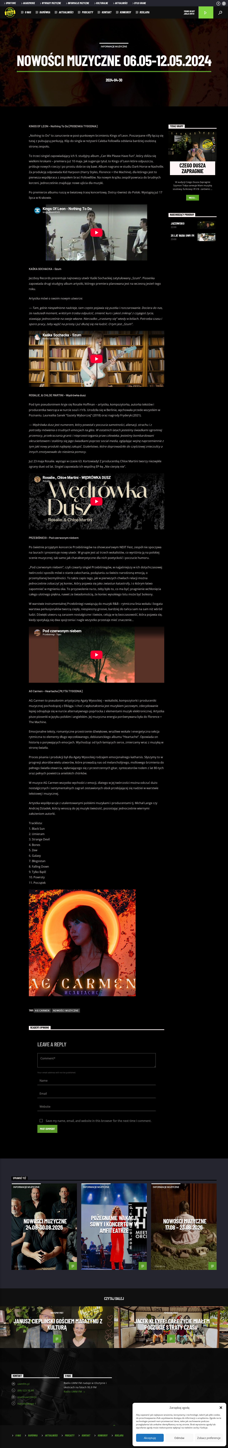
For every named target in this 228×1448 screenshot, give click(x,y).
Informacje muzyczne (78, 3)
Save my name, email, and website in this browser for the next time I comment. (98, 1121)
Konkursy (125, 12)
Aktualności (121, 3)
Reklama (144, 12)
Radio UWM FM (73, 1391)
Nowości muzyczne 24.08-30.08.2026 (45, 1224)
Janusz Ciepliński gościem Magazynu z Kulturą (58, 1324)
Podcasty (87, 12)
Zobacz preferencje (209, 1438)
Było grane (140, 3)
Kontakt (107, 12)
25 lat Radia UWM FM (182, 235)
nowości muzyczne (66, 1010)
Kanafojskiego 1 (26, 1403)
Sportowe (11, 3)
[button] (221, 1407)
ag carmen (42, 1010)
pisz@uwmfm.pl (27, 1397)
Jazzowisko (177, 223)
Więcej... (192, 197)
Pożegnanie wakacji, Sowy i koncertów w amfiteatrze (114, 1224)
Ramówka (45, 12)
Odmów (179, 1438)
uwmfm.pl (23, 1384)
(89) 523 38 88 (25, 1390)
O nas (28, 12)
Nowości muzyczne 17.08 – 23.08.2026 (184, 1224)
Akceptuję (150, 1438)
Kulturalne (102, 3)
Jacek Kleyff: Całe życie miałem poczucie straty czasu (171, 1324)
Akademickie (29, 3)
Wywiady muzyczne (51, 3)
